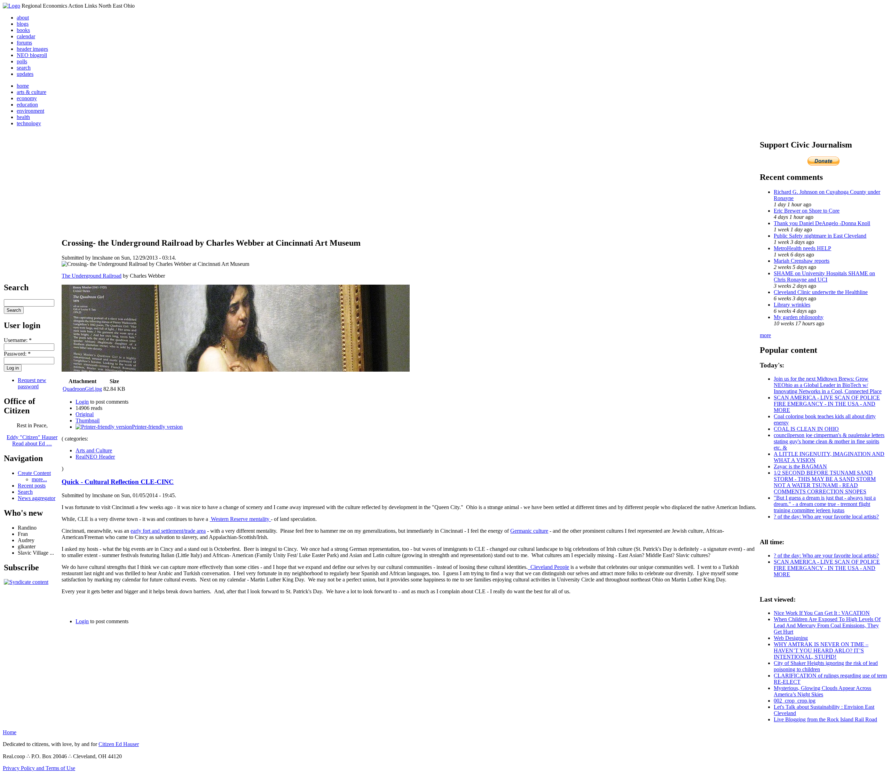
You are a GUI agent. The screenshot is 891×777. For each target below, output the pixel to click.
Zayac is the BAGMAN (800, 466)
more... (39, 479)
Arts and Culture (94, 450)
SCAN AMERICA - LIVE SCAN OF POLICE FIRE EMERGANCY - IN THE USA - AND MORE (827, 404)
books (23, 30)
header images (32, 49)
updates (25, 74)
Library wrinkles (792, 305)
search (24, 68)
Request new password (32, 383)
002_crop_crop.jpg (794, 701)
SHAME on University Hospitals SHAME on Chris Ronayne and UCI (824, 276)
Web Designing (791, 638)
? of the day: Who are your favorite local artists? (826, 517)
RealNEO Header (95, 457)
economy (27, 98)
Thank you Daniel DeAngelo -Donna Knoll (822, 223)
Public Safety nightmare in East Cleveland (820, 236)
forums (24, 43)
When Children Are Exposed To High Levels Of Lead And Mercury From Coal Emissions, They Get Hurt (827, 625)
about (23, 18)
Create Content (34, 473)
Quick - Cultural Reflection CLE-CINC (118, 481)
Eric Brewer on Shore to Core (806, 211)
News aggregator (36, 498)
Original (85, 414)
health (23, 117)
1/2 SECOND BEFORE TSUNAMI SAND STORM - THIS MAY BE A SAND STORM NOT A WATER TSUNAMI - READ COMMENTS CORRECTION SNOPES (825, 482)
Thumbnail (88, 420)
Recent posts (32, 486)
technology (29, 123)
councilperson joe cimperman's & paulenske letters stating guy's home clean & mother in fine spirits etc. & (829, 441)
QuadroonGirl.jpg (82, 389)
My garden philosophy (798, 317)
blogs (23, 24)
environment (30, 111)
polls (22, 61)
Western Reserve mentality (240, 519)
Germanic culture (529, 531)
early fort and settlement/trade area (168, 531)
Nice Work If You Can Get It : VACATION (822, 613)
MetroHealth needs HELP (802, 248)
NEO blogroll (32, 55)
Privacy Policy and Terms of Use (39, 768)
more (765, 335)
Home (9, 732)
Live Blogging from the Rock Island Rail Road (825, 719)
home (23, 86)
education (27, 105)
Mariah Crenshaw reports (801, 261)
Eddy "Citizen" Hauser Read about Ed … (32, 440)
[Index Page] (11, 6)
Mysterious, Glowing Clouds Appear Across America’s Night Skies (822, 691)
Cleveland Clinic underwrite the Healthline (821, 292)
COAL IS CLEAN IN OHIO (806, 429)
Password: (17, 354)
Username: (18, 340)
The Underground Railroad (91, 276)
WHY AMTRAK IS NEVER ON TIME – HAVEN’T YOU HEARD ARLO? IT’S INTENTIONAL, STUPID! (821, 650)
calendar (26, 36)
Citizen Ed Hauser (118, 744)
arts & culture (31, 92)
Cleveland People (548, 567)
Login (82, 402)
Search (25, 492)
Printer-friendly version (157, 427)
